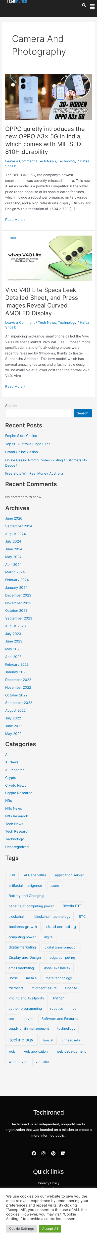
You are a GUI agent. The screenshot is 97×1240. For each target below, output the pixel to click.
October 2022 (16, 695)
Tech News (47, 161)
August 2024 (15, 534)
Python (58, 998)
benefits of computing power (31, 906)
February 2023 (17, 664)
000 (11, 875)
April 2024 (13, 565)
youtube (42, 1062)
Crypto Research (18, 793)
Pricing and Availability (26, 998)
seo (11, 1019)
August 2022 (15, 710)
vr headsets (71, 1040)
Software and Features (60, 1019)
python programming (25, 1008)
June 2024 (13, 549)
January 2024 (16, 588)
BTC (82, 917)
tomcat (48, 1040)
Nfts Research (16, 816)
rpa (73, 1008)
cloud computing (61, 926)
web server (18, 1061)
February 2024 (17, 580)
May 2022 (13, 734)
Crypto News (15, 785)
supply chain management (28, 1028)
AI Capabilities (35, 875)
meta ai (31, 978)
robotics (56, 1008)
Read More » (15, 219)
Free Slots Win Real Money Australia (34, 473)
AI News (11, 762)
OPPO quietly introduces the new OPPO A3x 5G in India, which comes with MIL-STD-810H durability (45, 140)
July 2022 (13, 718)
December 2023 (18, 595)
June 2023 (13, 641)
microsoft (15, 988)
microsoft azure (44, 988)
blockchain (17, 917)
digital (48, 937)
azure (54, 886)
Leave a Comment (20, 161)
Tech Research (17, 831)
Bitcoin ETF (72, 906)
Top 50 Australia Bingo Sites (27, 444)
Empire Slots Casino (21, 436)
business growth (23, 927)
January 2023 (16, 672)
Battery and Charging (26, 896)
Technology (67, 161)
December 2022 (18, 680)
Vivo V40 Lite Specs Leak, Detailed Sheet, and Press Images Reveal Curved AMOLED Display (41, 301)
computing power (22, 937)
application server (69, 875)
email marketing (21, 968)
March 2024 (15, 572)
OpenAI (71, 988)
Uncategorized (17, 847)
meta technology (59, 978)
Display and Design (25, 957)
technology (21, 1039)
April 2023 (13, 657)
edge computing (62, 957)
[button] (92, 6)
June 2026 (13, 518)
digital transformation (61, 947)
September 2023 (18, 618)
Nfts (8, 801)
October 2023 (16, 611)
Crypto (10, 778)
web (11, 1051)
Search (11, 406)
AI (6, 755)
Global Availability (56, 968)
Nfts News (13, 808)
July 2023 (13, 634)
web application (35, 1051)
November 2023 (18, 603)
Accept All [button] (50, 1229)
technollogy (66, 1028)
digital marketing (22, 947)
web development (71, 1051)
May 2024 (13, 557)
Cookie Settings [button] (21, 1229)
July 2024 (13, 541)
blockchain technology (52, 917)
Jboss (13, 978)
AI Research (15, 770)
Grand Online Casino (21, 452)
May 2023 (13, 649)
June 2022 (13, 726)
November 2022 (18, 687)
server (28, 1018)
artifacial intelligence (25, 885)
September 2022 (18, 703)
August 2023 (15, 626)
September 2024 (18, 526)
